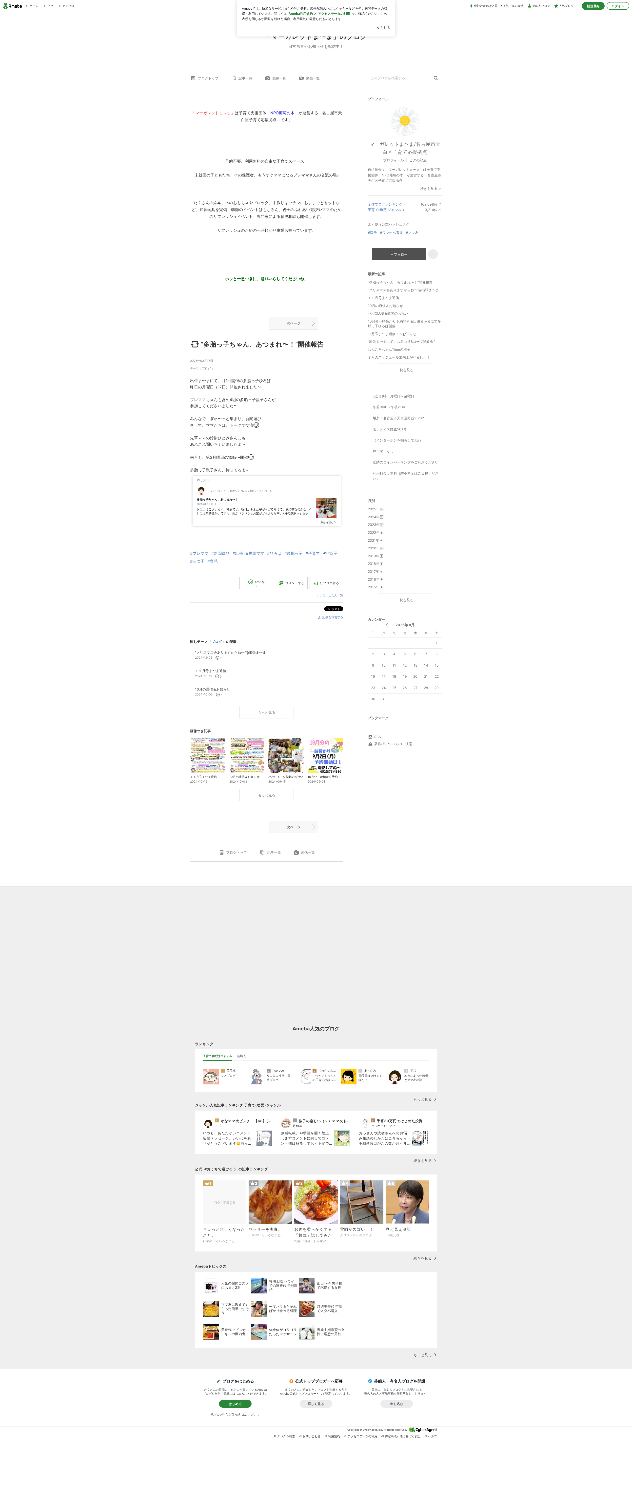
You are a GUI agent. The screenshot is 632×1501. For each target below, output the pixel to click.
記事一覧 (245, 78)
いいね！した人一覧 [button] (329, 595)
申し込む (396, 1404)
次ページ (293, 323)
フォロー (401, 254)
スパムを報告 (286, 1436)
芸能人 (241, 1056)
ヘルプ (432, 1436)
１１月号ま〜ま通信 (383, 298)
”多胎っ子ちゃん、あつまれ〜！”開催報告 (262, 344)
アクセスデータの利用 (362, 1436)
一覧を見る (405, 370)
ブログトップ (208, 78)
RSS (377, 737)
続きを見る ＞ (431, 188)
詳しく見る (316, 1404)
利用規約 (334, 1436)
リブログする (329, 583)
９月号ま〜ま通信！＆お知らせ (392, 334)
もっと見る (266, 712)
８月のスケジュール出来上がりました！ (399, 357)
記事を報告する (332, 617)
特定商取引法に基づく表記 (402, 1436)
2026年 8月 (405, 625)
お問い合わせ (311, 1436)
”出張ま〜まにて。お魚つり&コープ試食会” (401, 341)
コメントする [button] (294, 583)
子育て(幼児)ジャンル (384, 210)
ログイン (618, 6)
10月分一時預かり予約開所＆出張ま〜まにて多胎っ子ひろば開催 (404, 323)
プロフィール (393, 160)
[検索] (435, 78)
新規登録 (593, 6)
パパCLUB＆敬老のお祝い (388, 313)
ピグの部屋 (418, 160)
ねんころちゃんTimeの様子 (389, 349)
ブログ (206, 368)
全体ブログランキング (385, 204)
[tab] (217, 1056)
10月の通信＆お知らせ (385, 306)
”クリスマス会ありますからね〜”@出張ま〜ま (403, 290)
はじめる (235, 1404)
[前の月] (387, 625)
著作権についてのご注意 (393, 744)
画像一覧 (279, 78)
